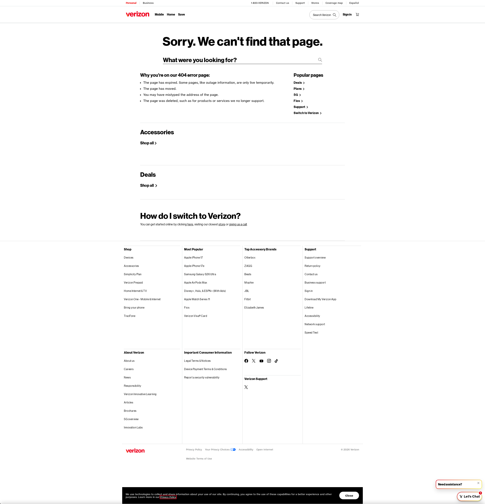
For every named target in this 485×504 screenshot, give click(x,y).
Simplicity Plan (133, 274)
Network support (315, 324)
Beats (247, 274)
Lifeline (309, 307)
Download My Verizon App (320, 299)
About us (129, 360)
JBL (246, 290)
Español (354, 3)
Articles (128, 402)
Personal (131, 3)
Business (148, 3)
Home (171, 14)
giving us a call (238, 224)
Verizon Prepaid (133, 282)
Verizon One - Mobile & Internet (142, 299)
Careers (129, 369)
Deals (298, 82)
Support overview (315, 257)
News (127, 377)
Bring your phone (134, 307)
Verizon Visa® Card (195, 315)
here (190, 224)
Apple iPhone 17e (194, 265)
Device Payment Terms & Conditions (205, 369)
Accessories (131, 265)
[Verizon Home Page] (137, 14)
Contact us (282, 3)
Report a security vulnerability (202, 377)
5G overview (131, 419)
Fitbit (247, 299)
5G (296, 94)
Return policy (313, 265)
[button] (459, 484)
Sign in (309, 290)
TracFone (129, 315)
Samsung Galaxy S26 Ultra (200, 274)
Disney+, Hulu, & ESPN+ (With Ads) (205, 290)
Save (181, 14)
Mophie (248, 282)
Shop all (147, 143)
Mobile (159, 14)
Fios (297, 100)
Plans (298, 88)
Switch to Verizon (306, 113)
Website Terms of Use (199, 458)
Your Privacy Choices (217, 449)
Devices (129, 257)
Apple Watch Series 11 (197, 299)
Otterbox (249, 257)
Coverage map (334, 3)
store (221, 224)
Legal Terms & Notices (197, 360)
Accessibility (312, 315)
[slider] (469, 496)
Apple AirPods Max (195, 282)
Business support (315, 282)
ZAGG (248, 265)
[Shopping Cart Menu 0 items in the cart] (357, 14)
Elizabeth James (254, 307)
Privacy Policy (194, 449)
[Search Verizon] (324, 14)
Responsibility (132, 385)
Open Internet (264, 449)
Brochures (130, 410)
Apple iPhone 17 (193, 257)
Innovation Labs (133, 427)
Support (300, 3)
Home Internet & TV (135, 290)
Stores (315, 3)
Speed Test (311, 332)
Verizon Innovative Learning (140, 394)
